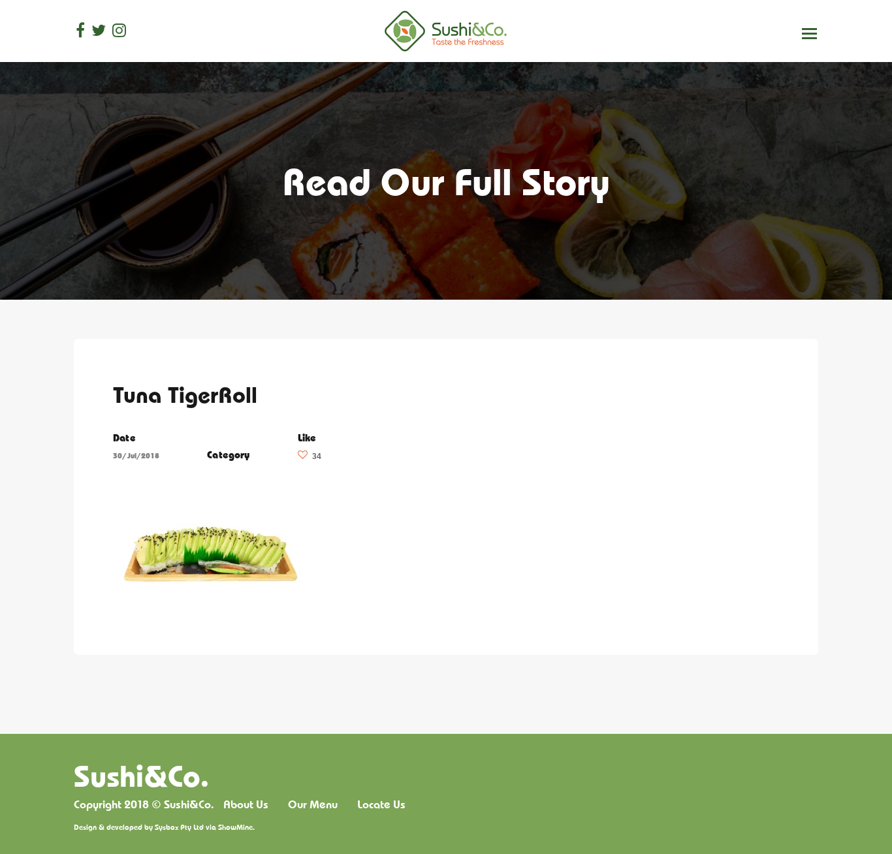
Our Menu (313, 804)
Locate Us (381, 804)
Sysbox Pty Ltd (179, 827)
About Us (245, 804)
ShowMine (235, 827)
